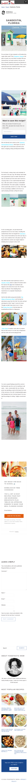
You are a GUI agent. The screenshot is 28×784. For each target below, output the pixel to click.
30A (11, 284)
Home (2, 7)
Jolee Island (4, 328)
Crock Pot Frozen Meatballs (6, 751)
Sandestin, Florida (18, 56)
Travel (7, 7)
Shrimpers (22, 233)
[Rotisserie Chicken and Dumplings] (20, 726)
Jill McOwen (9, 12)
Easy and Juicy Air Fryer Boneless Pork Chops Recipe (19, 709)
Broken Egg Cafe (7, 307)
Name (3, 592)
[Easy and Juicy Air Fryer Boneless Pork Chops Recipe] (20, 705)
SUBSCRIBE (14, 768)
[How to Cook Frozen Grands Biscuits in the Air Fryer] (7, 726)
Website (3, 605)
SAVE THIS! (14, 136)
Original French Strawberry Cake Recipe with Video (6, 709)
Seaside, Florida (5, 282)
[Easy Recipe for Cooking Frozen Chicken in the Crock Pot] (20, 747)
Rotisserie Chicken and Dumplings (19, 730)
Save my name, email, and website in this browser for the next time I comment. (12, 614)
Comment (4, 571)
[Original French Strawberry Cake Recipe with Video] (7, 705)
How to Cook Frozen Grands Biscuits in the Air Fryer (7, 730)
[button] (25, 2)
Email (3, 599)
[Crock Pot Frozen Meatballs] (7, 747)
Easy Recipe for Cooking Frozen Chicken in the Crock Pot (20, 752)
